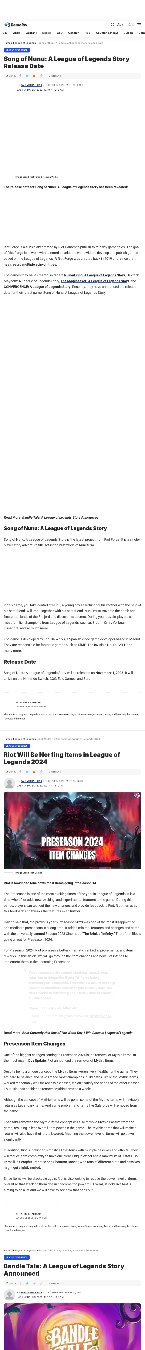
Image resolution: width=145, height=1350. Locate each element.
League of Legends (17, 50)
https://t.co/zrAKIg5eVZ (60, 1008)
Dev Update (37, 1060)
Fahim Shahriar (31, 85)
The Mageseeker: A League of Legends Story (95, 281)
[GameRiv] (16, 25)
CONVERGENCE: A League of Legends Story (37, 287)
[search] (112, 25)
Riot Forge (15, 253)
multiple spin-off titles (39, 264)
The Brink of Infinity (98, 934)
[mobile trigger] (138, 24)
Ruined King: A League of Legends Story (94, 275)
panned (39, 934)
